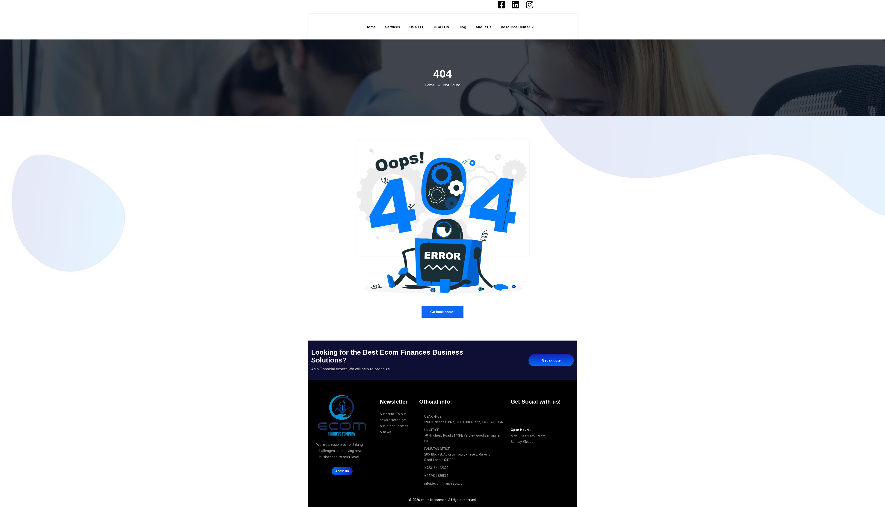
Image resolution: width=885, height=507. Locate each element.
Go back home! (442, 312)
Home (429, 85)
